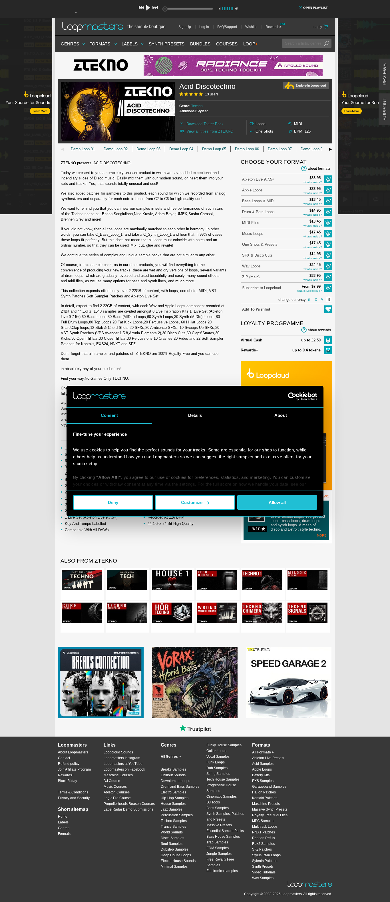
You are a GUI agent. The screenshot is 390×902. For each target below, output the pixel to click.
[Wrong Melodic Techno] (217, 614)
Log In (204, 27)
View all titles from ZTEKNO (209, 131)
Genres (70, 43)
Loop (250, 43)
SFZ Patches (262, 849)
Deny (113, 502)
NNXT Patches (263, 832)
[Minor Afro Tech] (127, 581)
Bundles (200, 43)
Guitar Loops (216, 751)
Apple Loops (252, 190)
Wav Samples (263, 878)
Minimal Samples (174, 867)
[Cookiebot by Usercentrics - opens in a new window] (292, 396)
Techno (197, 106)
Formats (99, 43)
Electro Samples (173, 792)
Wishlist (251, 27)
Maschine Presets (266, 804)
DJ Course (112, 781)
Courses (227, 43)
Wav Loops (251, 266)
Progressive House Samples (221, 788)
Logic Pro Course (117, 798)
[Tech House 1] (217, 581)
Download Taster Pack (205, 124)
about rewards (319, 330)
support (384, 109)
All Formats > (263, 752)
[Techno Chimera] (262, 614)
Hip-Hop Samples (174, 798)
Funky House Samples (224, 745)
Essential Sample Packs (225, 831)
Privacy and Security (74, 798)
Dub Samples (217, 768)
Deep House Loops (176, 855)
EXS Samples (263, 781)
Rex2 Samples (263, 844)
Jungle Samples (219, 854)
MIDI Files (250, 223)
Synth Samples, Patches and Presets (225, 816)
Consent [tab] (109, 415)
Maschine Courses (118, 775)
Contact (64, 758)
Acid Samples (263, 764)
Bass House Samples (223, 837)
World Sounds (172, 832)
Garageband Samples (269, 787)
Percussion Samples (177, 815)
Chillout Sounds (173, 775)
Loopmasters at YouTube (123, 764)
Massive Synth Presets (269, 809)
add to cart (328, 179)
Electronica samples (222, 871)
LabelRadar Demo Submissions (128, 809)
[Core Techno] (82, 614)
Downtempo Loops (175, 781)
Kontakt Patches (264, 798)
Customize (191, 502)
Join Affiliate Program (74, 769)
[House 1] (172, 581)
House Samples (173, 804)
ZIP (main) (251, 277)
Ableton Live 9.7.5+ (258, 179)
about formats (319, 169)
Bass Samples (217, 808)
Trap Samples (217, 842)
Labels (130, 43)
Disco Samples (172, 838)
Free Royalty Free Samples (220, 862)
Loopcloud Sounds (118, 752)
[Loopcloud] (26, 117)
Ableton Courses (117, 792)
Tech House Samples (223, 779)
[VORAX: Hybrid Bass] (195, 682)
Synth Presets (166, 43)
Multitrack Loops (265, 827)
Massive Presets (219, 825)
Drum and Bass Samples (180, 787)
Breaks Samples (173, 769)
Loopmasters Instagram (122, 758)
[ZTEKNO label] (101, 65)
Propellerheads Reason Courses (129, 804)
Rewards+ (274, 27)
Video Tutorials (264, 872)
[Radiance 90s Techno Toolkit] (233, 65)
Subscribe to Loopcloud (261, 288)
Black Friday (67, 781)
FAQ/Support (227, 27)
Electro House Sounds (178, 861)
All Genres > (171, 757)
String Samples (218, 774)
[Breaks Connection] (101, 682)
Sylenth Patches (264, 861)
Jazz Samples (171, 809)
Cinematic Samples (221, 797)
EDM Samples (217, 848)
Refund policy (68, 764)
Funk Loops (215, 762)
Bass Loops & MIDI (258, 201)
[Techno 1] (262, 581)
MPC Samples (263, 821)
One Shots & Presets (260, 244)
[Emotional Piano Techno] (82, 581)
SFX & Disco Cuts (257, 255)
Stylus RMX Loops (266, 855)
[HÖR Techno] (172, 614)
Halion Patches (264, 792)
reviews (384, 74)
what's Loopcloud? (309, 290)
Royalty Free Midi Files (270, 815)
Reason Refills (263, 838)
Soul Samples (171, 844)
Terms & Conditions (73, 792)
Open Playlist (315, 7)
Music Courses (115, 787)
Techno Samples (174, 821)
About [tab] (280, 415)
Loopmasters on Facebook (124, 769)
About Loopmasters (73, 752)
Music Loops (252, 233)
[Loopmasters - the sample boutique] (115, 27)
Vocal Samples (218, 757)
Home (62, 817)
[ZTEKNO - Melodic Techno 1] (307, 581)
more (321, 535)
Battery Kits (261, 775)
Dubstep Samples (174, 849)
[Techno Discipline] (127, 614)
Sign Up (184, 27)
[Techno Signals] (307, 614)
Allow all (277, 502)
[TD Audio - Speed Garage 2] (288, 682)
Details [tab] (195, 415)
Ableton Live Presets (268, 758)
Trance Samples (173, 827)
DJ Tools (213, 802)
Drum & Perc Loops (258, 212)
